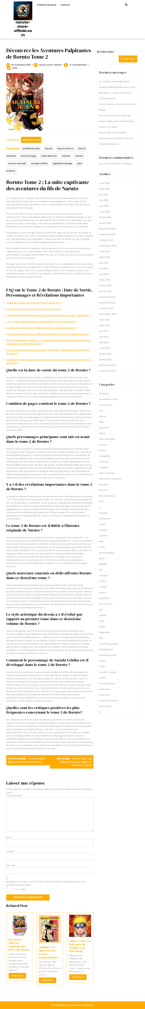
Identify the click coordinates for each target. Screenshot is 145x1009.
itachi (102, 547)
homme (103, 535)
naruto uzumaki (17, 163)
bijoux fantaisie (107, 438)
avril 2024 (104, 342)
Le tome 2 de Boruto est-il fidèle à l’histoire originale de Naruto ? (41, 328)
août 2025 (104, 251)
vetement (104, 694)
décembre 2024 (107, 296)
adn (101, 410)
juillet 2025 (104, 257)
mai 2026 (103, 200)
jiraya (102, 558)
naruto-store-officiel (50, 64)
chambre (104, 461)
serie (101, 620)
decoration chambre (110, 478)
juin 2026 (103, 194)
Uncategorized (31, 139)
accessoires (105, 404)
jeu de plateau (107, 552)
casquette (104, 456)
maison (103, 581)
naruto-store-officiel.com (23, 29)
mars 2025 (104, 279)
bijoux (102, 433)
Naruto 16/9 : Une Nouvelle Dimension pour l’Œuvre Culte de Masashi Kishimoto (116, 138)
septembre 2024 (108, 313)
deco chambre (107, 473)
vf (100, 711)
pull (101, 609)
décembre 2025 (107, 228)
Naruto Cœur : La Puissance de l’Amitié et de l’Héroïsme (79, 946)
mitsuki (66, 155)
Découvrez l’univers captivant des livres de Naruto (19, 944)
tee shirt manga (107, 672)
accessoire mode (108, 399)
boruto (48, 148)
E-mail (10, 851)
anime (102, 416)
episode (103, 484)
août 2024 (104, 319)
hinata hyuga (28, 155)
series (102, 626)
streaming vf (106, 649)
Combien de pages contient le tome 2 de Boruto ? (34, 309)
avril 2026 (104, 205)
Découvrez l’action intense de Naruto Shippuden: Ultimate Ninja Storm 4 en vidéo (116, 121)
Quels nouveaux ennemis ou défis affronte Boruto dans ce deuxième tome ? (48, 334)
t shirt (102, 666)
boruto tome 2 (65, 148)
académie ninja (31, 148)
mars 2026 (104, 211)
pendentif (104, 598)
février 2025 (105, 285)
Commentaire (14, 795)
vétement (104, 689)
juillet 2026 (104, 188)
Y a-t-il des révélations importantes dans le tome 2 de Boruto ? (41, 321)
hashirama (104, 518)
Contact (65, 5)
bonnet (103, 444)
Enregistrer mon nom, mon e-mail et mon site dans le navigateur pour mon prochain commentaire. (45, 883)
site (101, 638)
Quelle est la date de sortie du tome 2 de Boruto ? (33, 303)
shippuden (104, 632)
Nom (9, 837)
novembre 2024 (107, 302)
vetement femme (108, 700)
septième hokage (62, 163)
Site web (10, 865)
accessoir (104, 393)
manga (103, 586)
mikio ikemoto (49, 155)
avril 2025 (104, 274)
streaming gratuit (108, 643)
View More (18, 976)
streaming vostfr (108, 655)
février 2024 (105, 353)
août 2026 (104, 183)
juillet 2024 (104, 325)
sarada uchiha (39, 163)
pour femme (105, 603)
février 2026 (105, 217)
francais (103, 512)
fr (100, 507)
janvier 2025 (105, 291)
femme (103, 490)
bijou (101, 421)
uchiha (102, 677)
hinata (102, 524)
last (101, 569)
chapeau (104, 467)
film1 (101, 501)
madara (103, 575)
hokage (103, 529)
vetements (105, 706)
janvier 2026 (105, 223)
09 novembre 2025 (21, 64)
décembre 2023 (107, 365)
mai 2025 (104, 268)
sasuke (102, 615)
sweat (102, 660)
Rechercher (128, 58)
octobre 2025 (106, 240)
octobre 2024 (106, 308)
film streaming (106, 495)
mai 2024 (104, 336)
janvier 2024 (105, 359)
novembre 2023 (107, 370)
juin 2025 (103, 262)
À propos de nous (46, 5)
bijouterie (104, 427)
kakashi (103, 564)
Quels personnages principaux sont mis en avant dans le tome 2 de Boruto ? (48, 315)
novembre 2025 (107, 234)
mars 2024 (104, 348)
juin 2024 (103, 331)
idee (101, 541)
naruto (79, 155)
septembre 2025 (108, 245)
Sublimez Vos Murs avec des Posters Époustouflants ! (49, 952)
